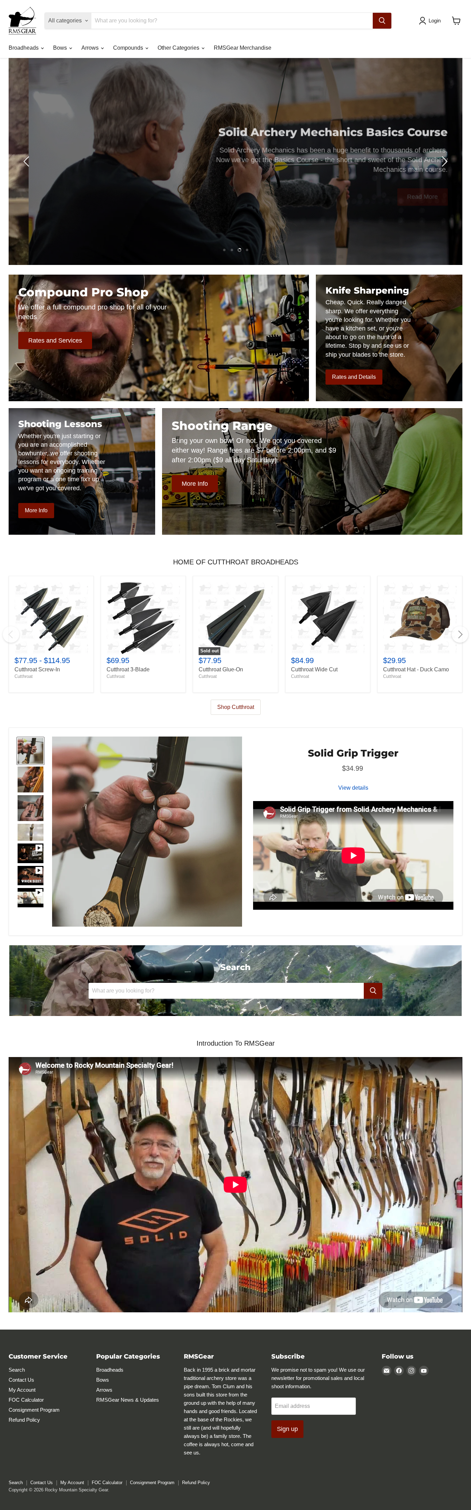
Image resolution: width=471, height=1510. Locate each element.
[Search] (382, 21)
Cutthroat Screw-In (37, 669)
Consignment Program (34, 1410)
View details (353, 788)
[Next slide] (443, 161)
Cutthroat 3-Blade (128, 669)
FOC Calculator (26, 1400)
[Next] (460, 634)
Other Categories (179, 48)
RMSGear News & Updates (127, 1400)
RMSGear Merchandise (242, 48)
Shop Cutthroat (235, 707)
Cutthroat (23, 676)
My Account (22, 1390)
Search (17, 1370)
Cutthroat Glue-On (221, 669)
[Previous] (11, 634)
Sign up (287, 1428)
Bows (60, 48)
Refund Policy (24, 1420)
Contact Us (21, 1380)
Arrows (90, 48)
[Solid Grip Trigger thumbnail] (30, 750)
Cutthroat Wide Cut (314, 669)
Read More (402, 189)
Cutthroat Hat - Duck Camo (416, 669)
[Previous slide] (27, 161)
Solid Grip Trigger (353, 753)
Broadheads (24, 48)
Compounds (128, 48)
